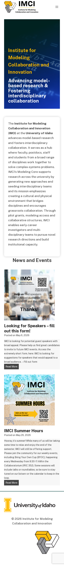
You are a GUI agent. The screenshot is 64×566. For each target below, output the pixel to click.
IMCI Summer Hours (23, 430)
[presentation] (29, 295)
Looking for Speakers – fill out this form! (29, 328)
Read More (12, 367)
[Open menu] (57, 6)
